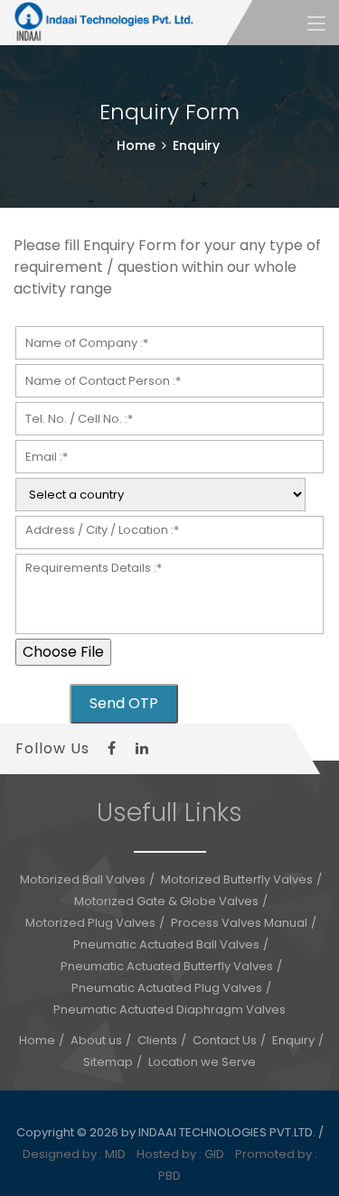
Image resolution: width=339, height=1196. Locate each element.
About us (96, 1040)
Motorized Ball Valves (83, 879)
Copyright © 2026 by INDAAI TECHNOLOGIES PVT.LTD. (167, 1132)
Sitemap (108, 1061)
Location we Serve (202, 1061)
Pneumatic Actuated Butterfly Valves (167, 966)
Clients (157, 1040)
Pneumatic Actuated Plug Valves (166, 987)
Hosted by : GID (184, 1154)
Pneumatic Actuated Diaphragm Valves (169, 1009)
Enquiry (293, 1040)
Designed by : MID (78, 1154)
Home (136, 145)
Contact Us (225, 1040)
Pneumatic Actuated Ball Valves (166, 944)
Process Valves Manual (239, 922)
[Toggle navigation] (316, 24)
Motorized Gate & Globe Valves (166, 901)
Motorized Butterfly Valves (237, 879)
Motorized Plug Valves (90, 922)
